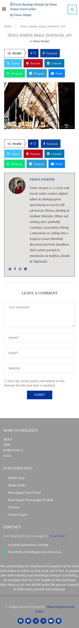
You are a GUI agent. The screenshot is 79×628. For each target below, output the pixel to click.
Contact (12, 527)
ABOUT (7, 439)
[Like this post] (34, 53)
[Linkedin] (59, 621)
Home (7, 26)
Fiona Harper (41, 41)
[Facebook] (21, 621)
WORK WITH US (13, 450)
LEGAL (7, 455)
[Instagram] (36, 621)
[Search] (72, 9)
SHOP (6, 444)
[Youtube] (51, 621)
